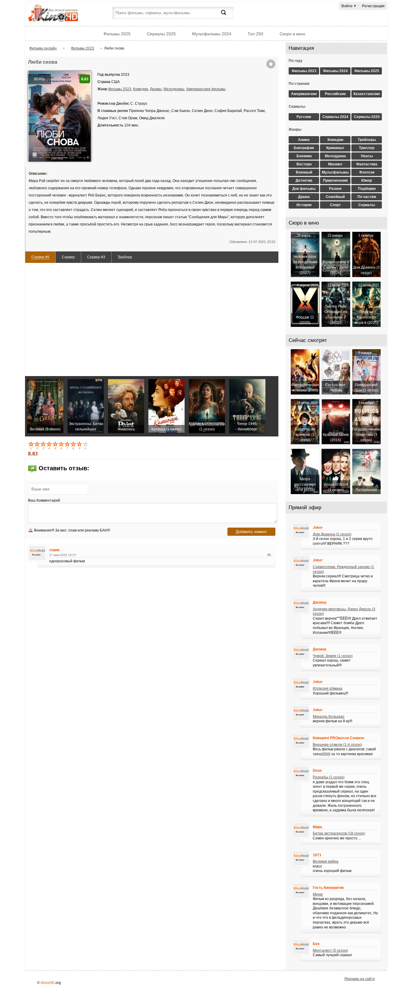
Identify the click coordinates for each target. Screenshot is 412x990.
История (304, 205)
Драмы (156, 89)
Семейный (335, 197)
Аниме (304, 140)
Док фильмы (303, 189)
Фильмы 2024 (335, 71)
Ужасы (367, 156)
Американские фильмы (206, 89)
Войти (349, 6)
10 (86, 445)
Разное (335, 189)
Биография (304, 148)
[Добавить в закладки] (270, 64)
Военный (304, 172)
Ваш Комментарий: (44, 500)
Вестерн (304, 164)
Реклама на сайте (359, 979)
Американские (304, 94)
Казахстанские (366, 94)
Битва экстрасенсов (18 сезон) (339, 833)
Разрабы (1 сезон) (328, 777)
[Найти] (227, 16)
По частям (366, 197)
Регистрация (373, 6)
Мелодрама (335, 156)
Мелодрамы (173, 89)
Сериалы (366, 205)
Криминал (335, 148)
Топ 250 (255, 33)
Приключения (335, 180)
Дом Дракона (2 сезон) (332, 534)
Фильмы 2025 (117, 33)
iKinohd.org (61, 14)
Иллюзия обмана (327, 688)
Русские (303, 117)
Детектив (304, 180)
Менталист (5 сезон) (330, 950)
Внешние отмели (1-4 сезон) (337, 744)
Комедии (140, 89)
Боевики (304, 156)
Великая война (325, 861)
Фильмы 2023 (119, 89)
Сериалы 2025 (161, 33)
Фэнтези (366, 172)
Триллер (366, 148)
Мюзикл (335, 164)
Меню (318, 894)
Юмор (366, 180)
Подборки (367, 189)
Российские (335, 94)
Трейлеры (367, 140)
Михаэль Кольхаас (328, 716)
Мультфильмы (335, 172)
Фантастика (366, 164)
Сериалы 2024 (335, 117)
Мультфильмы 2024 (211, 33)
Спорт (335, 205)
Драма (304, 197)
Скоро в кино (292, 33)
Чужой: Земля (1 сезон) (333, 656)
